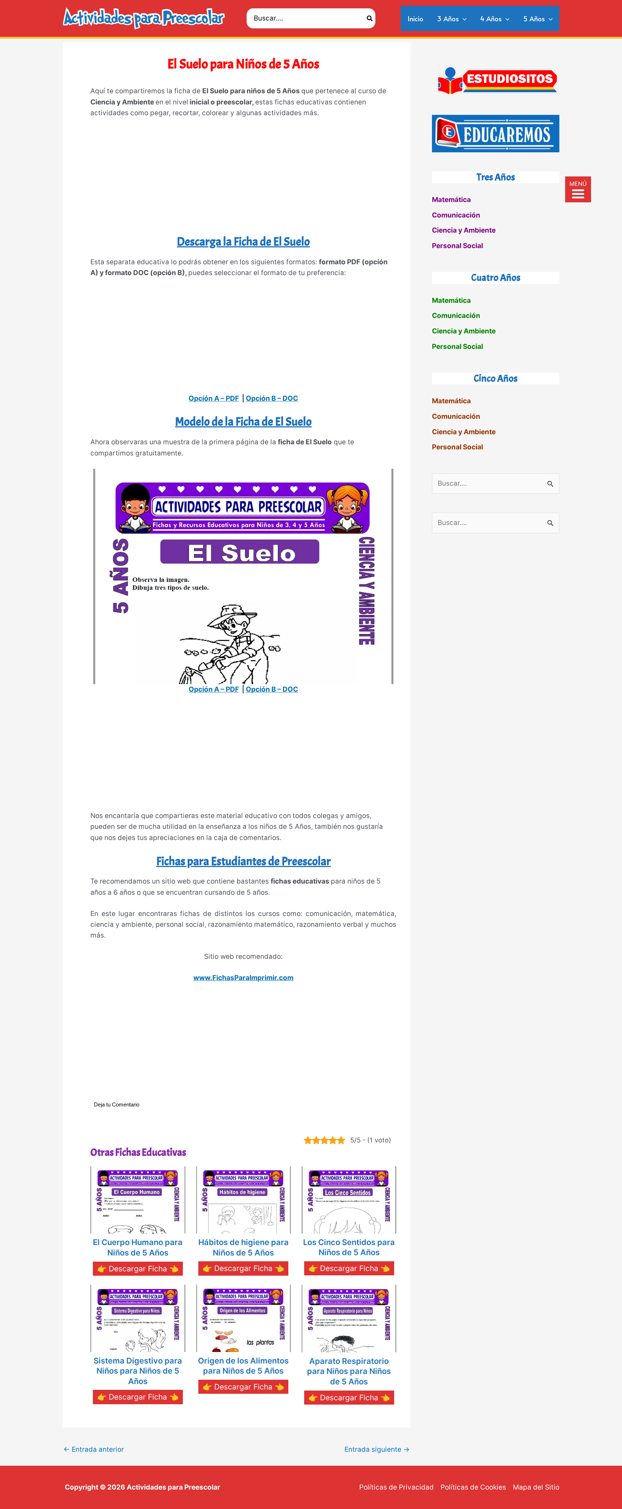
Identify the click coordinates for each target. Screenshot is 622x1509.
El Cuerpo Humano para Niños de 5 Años (137, 1247)
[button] (462, 18)
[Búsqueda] (370, 18)
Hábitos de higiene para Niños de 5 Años (243, 1247)
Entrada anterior (93, 1449)
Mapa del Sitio (536, 1487)
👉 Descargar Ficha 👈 (138, 1268)
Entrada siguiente (377, 1449)
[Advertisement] (243, 179)
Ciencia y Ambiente (464, 230)
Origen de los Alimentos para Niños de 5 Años (243, 1366)
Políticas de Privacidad (396, 1487)
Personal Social (457, 246)
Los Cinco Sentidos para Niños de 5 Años (349, 1247)
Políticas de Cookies (473, 1487)
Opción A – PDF (214, 398)
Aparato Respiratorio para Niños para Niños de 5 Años (349, 1371)
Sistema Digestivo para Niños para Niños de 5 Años (138, 1371)
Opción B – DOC (272, 398)
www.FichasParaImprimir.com (243, 978)
